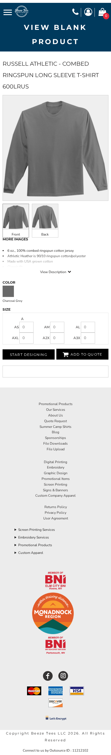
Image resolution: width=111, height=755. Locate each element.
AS (16, 327)
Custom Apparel (30, 552)
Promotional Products (56, 404)
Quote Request (55, 421)
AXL (15, 338)
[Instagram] (63, 676)
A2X (46, 338)
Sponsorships (55, 438)
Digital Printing (55, 462)
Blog (55, 432)
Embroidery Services (33, 537)
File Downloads (55, 443)
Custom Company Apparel (55, 495)
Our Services (55, 409)
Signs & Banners (55, 490)
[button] (55, 581)
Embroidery (55, 467)
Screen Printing (55, 484)
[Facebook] (48, 676)
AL (78, 327)
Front (16, 234)
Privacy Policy (55, 512)
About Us (55, 415)
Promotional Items (56, 478)
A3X (76, 338)
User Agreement (55, 518)
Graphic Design (55, 473)
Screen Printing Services (36, 529)
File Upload (56, 449)
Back (45, 234)
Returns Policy (55, 507)
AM (47, 327)
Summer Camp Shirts (55, 426)
